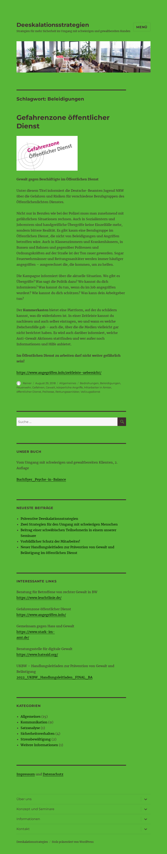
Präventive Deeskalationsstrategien (49, 519)
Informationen (28, 819)
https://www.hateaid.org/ (37, 654)
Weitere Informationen (39, 745)
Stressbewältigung (36, 739)
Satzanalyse (30, 728)
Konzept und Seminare (35, 809)
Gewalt (50, 387)
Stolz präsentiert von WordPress (73, 842)
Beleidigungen (110, 383)
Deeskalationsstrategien (52, 24)
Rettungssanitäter (67, 391)
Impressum (25, 774)
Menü (141, 27)
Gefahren (38, 387)
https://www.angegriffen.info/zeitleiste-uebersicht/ (58, 373)
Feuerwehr (23, 387)
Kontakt (23, 829)
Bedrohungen (89, 383)
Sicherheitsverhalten (38, 734)
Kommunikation (34, 722)
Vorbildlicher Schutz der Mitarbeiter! (50, 541)
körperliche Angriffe (69, 387)
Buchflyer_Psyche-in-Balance (41, 479)
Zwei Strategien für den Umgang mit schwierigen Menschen (69, 524)
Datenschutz (53, 774)
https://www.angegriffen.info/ (41, 615)
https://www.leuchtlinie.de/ (39, 598)
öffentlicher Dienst (28, 391)
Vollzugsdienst (90, 391)
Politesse (48, 391)
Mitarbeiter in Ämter (97, 387)
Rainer (27, 383)
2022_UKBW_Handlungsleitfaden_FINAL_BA (54, 677)
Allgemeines (67, 383)
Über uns (24, 799)
